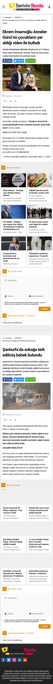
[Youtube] (25, 660)
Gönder (32, 61)
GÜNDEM (18, 17)
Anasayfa (8, 17)
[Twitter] (9, 660)
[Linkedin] (20, 660)
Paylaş (9, 61)
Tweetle (20, 61)
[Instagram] (14, 660)
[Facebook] (3, 660)
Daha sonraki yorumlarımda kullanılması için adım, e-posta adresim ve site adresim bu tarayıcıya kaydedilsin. (25, 303)
